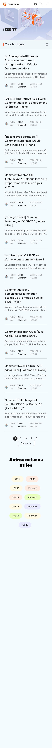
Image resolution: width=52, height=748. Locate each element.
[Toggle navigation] (46, 4)
